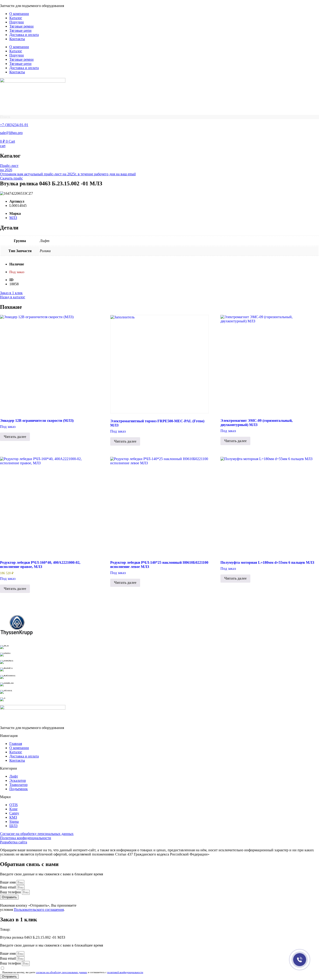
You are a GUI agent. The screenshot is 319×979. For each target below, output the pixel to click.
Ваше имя (8, 882)
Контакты (17, 39)
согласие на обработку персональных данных (61, 972)
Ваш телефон (11, 892)
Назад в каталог (12, 297)
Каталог (15, 18)
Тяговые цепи (20, 30)
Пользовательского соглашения (39, 910)
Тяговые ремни (21, 26)
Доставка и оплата (24, 35)
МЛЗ (13, 218)
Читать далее (15, 437)
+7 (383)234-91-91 (14, 125)
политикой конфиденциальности (125, 972)
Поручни (16, 22)
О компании (19, 14)
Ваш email (8, 887)
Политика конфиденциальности (25, 838)
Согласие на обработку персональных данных (37, 834)
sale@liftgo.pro (11, 133)
